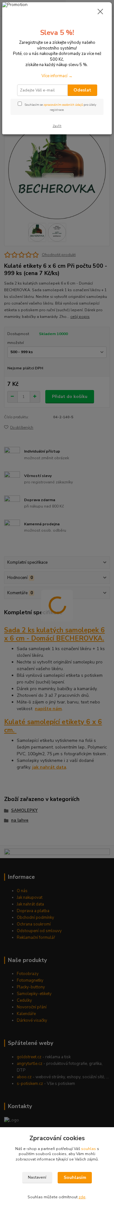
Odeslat (82, 90)
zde (82, 1197)
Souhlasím (75, 1177)
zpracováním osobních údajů (63, 105)
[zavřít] (100, 12)
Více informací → (57, 76)
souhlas (88, 1148)
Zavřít (57, 126)
